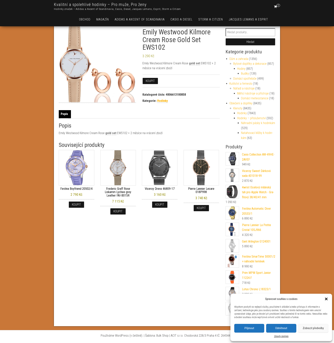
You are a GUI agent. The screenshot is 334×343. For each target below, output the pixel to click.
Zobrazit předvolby (313, 328)
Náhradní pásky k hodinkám (258, 123)
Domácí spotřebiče (244, 78)
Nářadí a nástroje (244, 88)
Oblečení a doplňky (240, 103)
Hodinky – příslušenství (251, 118)
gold (192, 63)
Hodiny (241, 69)
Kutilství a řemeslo (240, 83)
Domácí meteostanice (254, 98)
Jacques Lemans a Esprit (248, 19)
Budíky (245, 73)
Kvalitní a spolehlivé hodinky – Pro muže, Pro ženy (100, 4)
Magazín (102, 19)
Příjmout (249, 328)
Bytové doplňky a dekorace (250, 64)
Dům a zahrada (238, 59)
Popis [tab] (64, 114)
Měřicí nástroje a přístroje (253, 93)
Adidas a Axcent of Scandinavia (140, 19)
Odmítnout (281, 328)
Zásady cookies (281, 336)
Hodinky (162, 101)
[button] (326, 299)
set (198, 63)
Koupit (150, 81)
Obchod (84, 19)
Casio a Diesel (181, 19)
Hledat (250, 42)
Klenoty (237, 108)
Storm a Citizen (210, 19)
